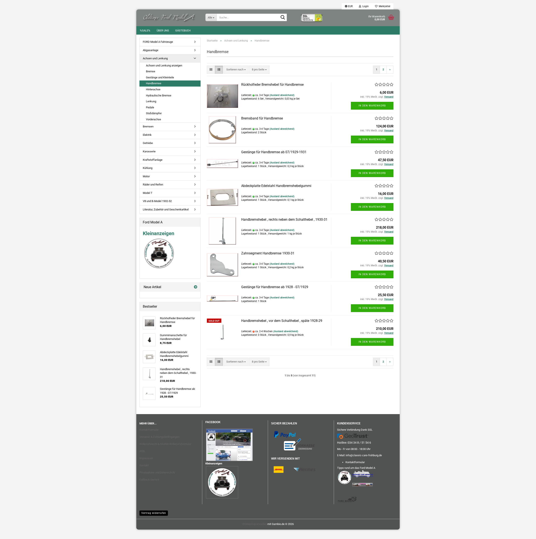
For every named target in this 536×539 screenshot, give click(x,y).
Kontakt (144, 465)
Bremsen (148, 126)
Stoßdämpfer (154, 113)
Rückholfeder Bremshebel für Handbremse (272, 85)
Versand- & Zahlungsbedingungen (159, 436)
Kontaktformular (149, 429)
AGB (142, 451)
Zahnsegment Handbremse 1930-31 (267, 253)
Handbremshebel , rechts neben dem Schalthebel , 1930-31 (284, 220)
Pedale (150, 107)
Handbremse (153, 83)
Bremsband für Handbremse (262, 118)
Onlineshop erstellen (254, 524)
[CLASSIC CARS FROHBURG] (169, 16)
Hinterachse (153, 89)
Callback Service (149, 479)
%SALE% (145, 30)
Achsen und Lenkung (155, 58)
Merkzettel (384, 6)
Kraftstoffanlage (152, 159)
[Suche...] (283, 17)
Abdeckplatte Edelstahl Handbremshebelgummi (276, 186)
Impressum (146, 458)
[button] (349, 6)
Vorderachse (153, 119)
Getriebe (148, 143)
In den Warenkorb (372, 105)
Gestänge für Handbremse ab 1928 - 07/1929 (274, 287)
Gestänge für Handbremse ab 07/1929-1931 (274, 152)
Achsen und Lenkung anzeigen (164, 65)
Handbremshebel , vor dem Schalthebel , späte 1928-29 (281, 321)
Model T (147, 192)
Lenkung (151, 101)
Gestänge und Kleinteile (160, 77)
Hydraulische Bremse (158, 95)
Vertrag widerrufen (153, 513)
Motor (146, 176)
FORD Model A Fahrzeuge (158, 41)
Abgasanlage (150, 50)
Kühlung (147, 168)
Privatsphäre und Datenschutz (157, 472)
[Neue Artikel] (195, 287)
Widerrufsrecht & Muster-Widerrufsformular (165, 444)
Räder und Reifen (153, 184)
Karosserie (149, 151)
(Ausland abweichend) (281, 95)
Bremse (150, 71)
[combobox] (236, 70)
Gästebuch (183, 30)
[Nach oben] (11, 533)
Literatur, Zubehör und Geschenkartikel (166, 209)
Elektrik (147, 134)
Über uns (163, 30)
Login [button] (365, 6)
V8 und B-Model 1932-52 (157, 201)
